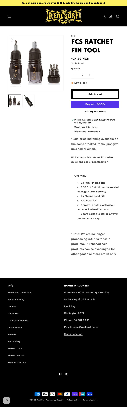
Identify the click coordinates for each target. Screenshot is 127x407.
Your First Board (17, 362)
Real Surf (41, 400)
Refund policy (73, 400)
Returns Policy (16, 299)
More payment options (95, 112)
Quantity (75, 69)
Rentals (12, 334)
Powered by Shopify (55, 400)
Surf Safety (14, 341)
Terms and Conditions (20, 292)
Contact (12, 306)
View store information (87, 132)
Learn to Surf (15, 327)
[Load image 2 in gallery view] (28, 101)
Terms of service (90, 400)
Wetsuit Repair (16, 355)
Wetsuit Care (15, 348)
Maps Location (73, 334)
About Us (13, 313)
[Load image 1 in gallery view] (15, 101)
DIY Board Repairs (18, 320)
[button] (9, 16)
